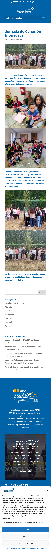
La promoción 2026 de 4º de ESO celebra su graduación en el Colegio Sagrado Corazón (25, 444)
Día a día (8, 307)
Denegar (25, 536)
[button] (47, 490)
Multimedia (9, 314)
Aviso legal (40, 549)
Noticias (19, 39)
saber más (25, 471)
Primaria (8, 326)
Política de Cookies (13, 549)
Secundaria (9, 330)
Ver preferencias (25, 543)
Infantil (8, 311)
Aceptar (25, 529)
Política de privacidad (28, 549)
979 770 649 (19, 485)
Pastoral (8, 322)
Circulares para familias (14, 303)
